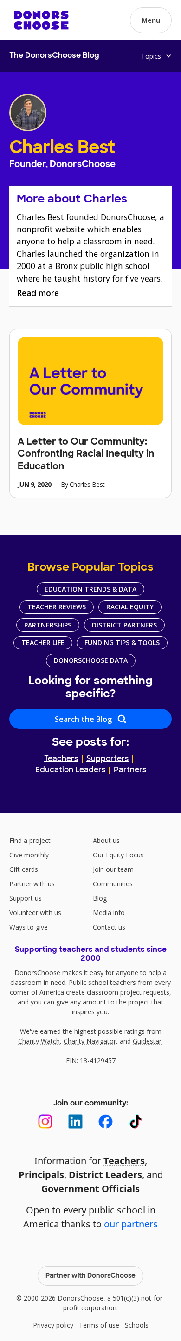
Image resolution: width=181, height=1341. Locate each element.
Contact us (109, 927)
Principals (41, 1174)
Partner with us (32, 883)
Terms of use (99, 1325)
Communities (113, 883)
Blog (100, 898)
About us (106, 840)
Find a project (30, 840)
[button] (151, 20)
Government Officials (90, 1188)
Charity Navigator (90, 1041)
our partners (131, 1224)
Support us (25, 898)
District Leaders (105, 1174)
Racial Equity (130, 606)
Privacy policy (53, 1325)
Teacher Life (43, 642)
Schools (137, 1325)
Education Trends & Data (90, 589)
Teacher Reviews (56, 606)
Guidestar (147, 1041)
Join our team (113, 869)
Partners (130, 770)
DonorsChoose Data (91, 660)
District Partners (124, 624)
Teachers (61, 759)
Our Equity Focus (118, 854)
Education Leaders (70, 770)
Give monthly (29, 854)
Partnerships (47, 624)
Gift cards (23, 869)
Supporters (107, 759)
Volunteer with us (35, 912)
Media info (109, 912)
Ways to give (28, 927)
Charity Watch (39, 1041)
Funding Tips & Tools (122, 642)
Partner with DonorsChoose (90, 1276)
